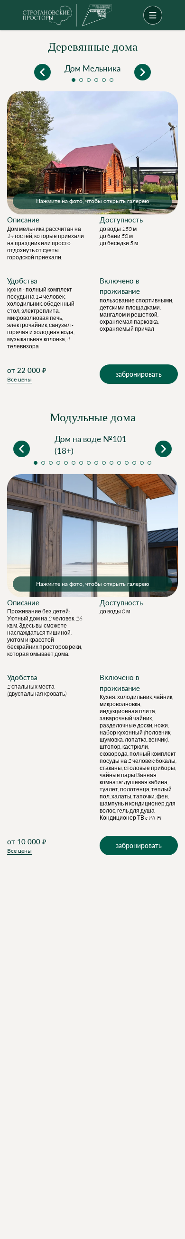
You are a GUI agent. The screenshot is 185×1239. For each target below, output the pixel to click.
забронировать (139, 374)
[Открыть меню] (152, 15)
